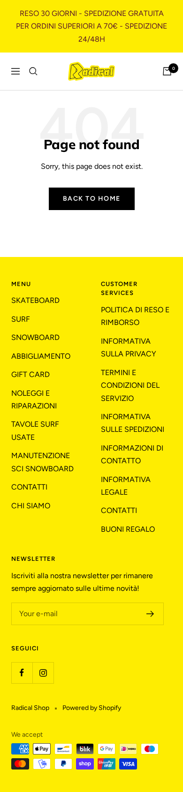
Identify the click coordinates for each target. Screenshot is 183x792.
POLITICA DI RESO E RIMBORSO (135, 316)
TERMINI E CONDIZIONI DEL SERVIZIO (130, 385)
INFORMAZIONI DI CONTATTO (132, 454)
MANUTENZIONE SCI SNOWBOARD (42, 462)
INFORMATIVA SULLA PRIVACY (128, 347)
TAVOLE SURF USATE (35, 430)
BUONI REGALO (128, 529)
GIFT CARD (30, 374)
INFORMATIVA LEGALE (126, 486)
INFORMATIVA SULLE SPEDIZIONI (132, 423)
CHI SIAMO (30, 505)
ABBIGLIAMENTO (40, 356)
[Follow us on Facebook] (21, 672)
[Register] (150, 614)
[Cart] (167, 71)
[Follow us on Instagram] (42, 672)
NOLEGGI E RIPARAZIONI (34, 399)
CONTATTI (29, 487)
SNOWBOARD (35, 337)
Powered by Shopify (91, 708)
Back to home (92, 199)
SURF (20, 319)
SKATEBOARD (35, 300)
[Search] (33, 71)
